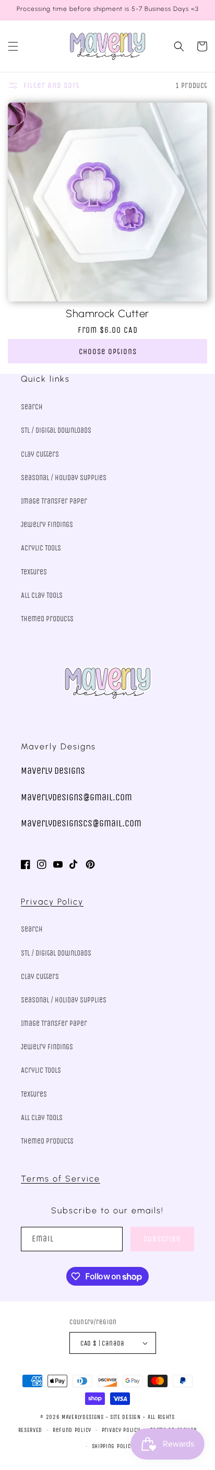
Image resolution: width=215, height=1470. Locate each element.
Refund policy (72, 1430)
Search (32, 407)
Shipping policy (113, 1446)
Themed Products (47, 618)
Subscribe (162, 1238)
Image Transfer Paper (54, 501)
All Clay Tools (42, 595)
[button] (13, 46)
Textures (34, 572)
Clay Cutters (40, 454)
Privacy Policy (52, 902)
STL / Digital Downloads (56, 430)
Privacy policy (121, 1430)
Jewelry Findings (47, 524)
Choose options (108, 351)
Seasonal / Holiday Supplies (63, 477)
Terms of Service (60, 1179)
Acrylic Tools (41, 548)
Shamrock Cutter (107, 313)
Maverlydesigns (83, 1417)
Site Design (125, 1417)
